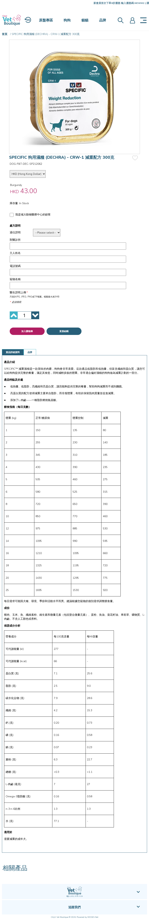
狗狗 (67, 20)
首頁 (4, 34)
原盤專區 (46, 20)
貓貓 (84, 20)
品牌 (102, 20)
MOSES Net (92, 917)
